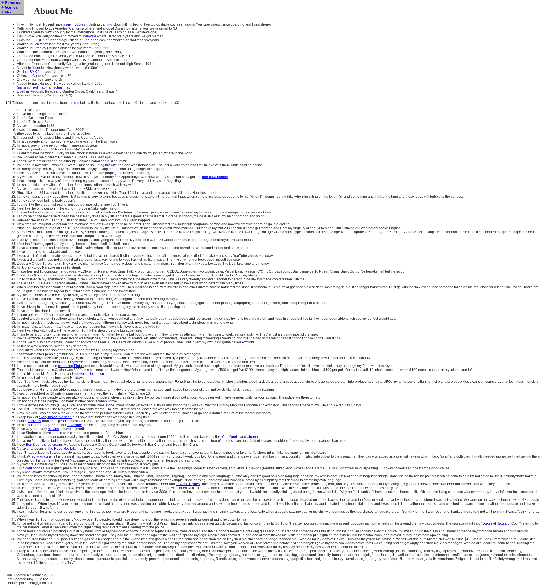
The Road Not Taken (63, 449)
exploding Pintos (71, 366)
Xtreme (252, 437)
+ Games (9, 7)
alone (109, 405)
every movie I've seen (55, 417)
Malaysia (89, 36)
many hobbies (74, 24)
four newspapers (215, 177)
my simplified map (32, 87)
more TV (34, 421)
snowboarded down (89, 374)
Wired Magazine (39, 456)
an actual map (59, 87)
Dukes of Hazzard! (496, 523)
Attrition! (248, 342)
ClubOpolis (230, 437)
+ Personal (11, 2)
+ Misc (7, 12)
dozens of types (188, 484)
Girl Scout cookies (30, 468)
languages (71, 476)
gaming (106, 24)
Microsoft (41, 44)
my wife (111, 165)
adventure (74, 425)
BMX (33, 72)
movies (53, 429)
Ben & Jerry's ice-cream (44, 445)
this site (73, 103)
